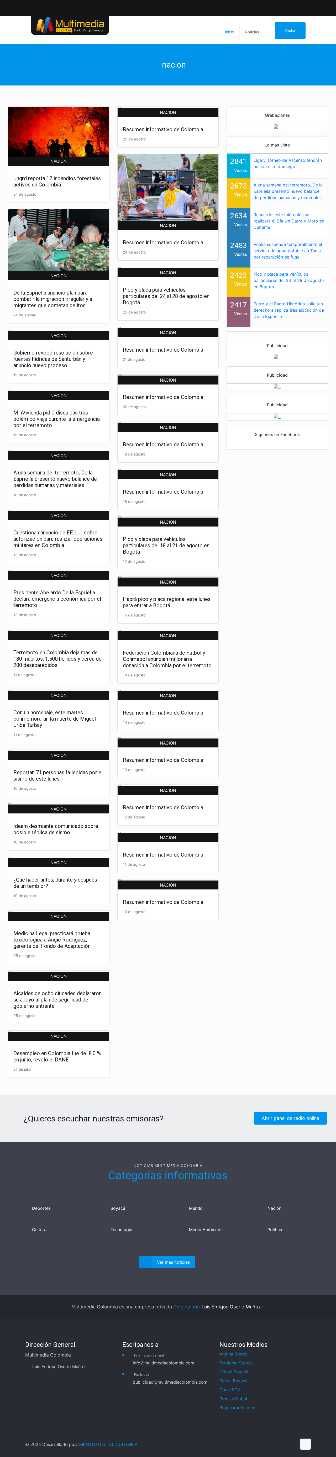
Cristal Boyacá (233, 1371)
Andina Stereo (233, 1354)
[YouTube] (308, 5)
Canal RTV (229, 1389)
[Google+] (258, 1444)
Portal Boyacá (233, 1380)
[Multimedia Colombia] (69, 25)
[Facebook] (291, 5)
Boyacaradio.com (236, 1407)
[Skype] (241, 1444)
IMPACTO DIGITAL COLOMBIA (108, 1444)
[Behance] (292, 1444)
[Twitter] (299, 5)
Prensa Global (233, 1398)
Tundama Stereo (235, 1362)
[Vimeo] (275, 1444)
